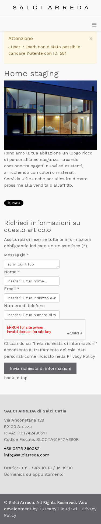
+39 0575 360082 (21, 448)
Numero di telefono (24, 305)
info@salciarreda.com (26, 454)
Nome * (12, 271)
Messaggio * (16, 254)
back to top (15, 377)
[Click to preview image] (50, 115)
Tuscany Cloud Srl (58, 508)
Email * (11, 288)
